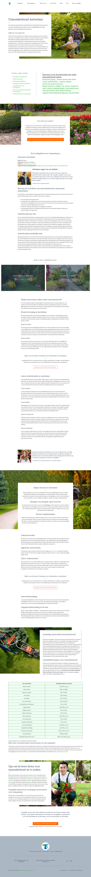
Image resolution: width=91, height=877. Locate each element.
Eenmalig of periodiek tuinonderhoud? (22, 83)
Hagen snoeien (48, 86)
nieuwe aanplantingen (55, 88)
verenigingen (42, 778)
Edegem (50, 165)
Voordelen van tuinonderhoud (20, 76)
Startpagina (19, 3)
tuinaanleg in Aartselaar (62, 751)
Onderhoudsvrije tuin (18, 79)
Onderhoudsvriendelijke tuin (19, 81)
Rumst (66, 165)
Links (27, 870)
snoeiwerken (54, 551)
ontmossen (59, 84)
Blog (67, 3)
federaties (10, 780)
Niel (62, 165)
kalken (68, 81)
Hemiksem (39, 165)
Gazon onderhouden (50, 81)
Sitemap (22, 870)
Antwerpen (45, 165)
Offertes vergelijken (76, 3)
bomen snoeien (62, 79)
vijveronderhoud (71, 88)
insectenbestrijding (63, 90)
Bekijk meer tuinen (23, 279)
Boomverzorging (48, 79)
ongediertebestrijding (50, 93)
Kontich (59, 165)
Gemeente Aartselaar (31, 164)
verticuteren (47, 84)
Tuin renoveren (43, 3)
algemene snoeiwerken (70, 93)
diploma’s (29, 780)
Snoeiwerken (53, 3)
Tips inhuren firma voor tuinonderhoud (22, 93)
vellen (73, 79)
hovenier (57, 653)
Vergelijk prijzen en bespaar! (45, 367)
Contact (31, 870)
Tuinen (61, 3)
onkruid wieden (48, 90)
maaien (62, 81)
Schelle (54, 165)
